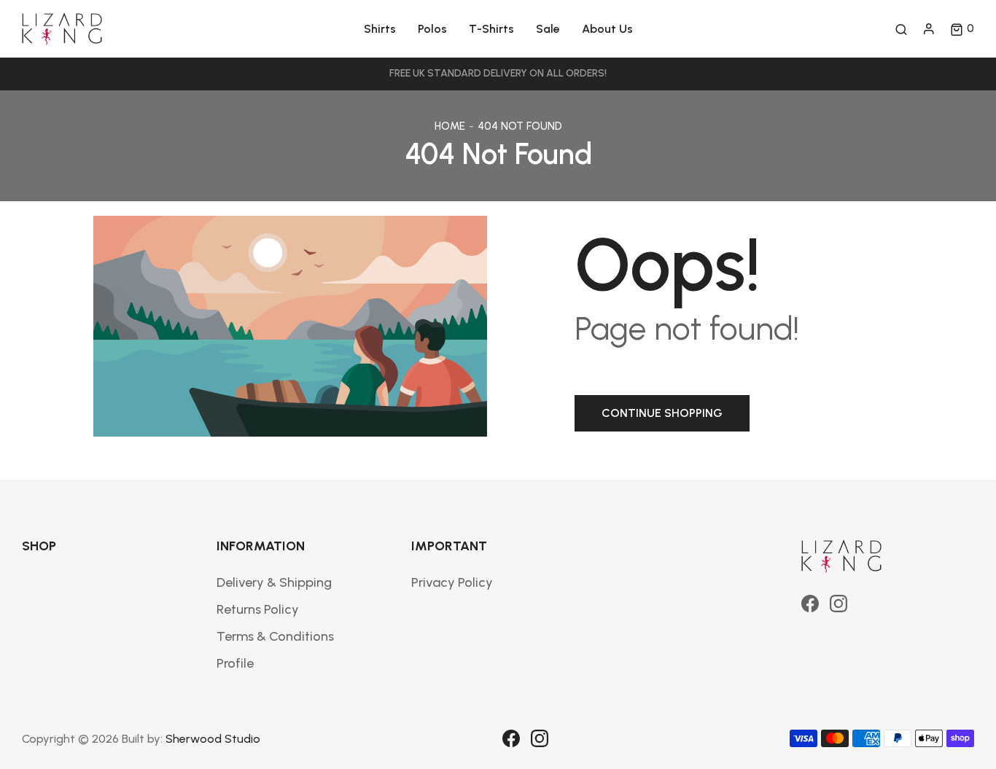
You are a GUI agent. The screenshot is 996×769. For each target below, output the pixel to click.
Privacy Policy (452, 582)
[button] (962, 29)
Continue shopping (662, 413)
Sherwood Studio (213, 739)
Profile (235, 663)
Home (450, 126)
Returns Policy (258, 609)
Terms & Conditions (275, 636)
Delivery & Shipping (274, 582)
